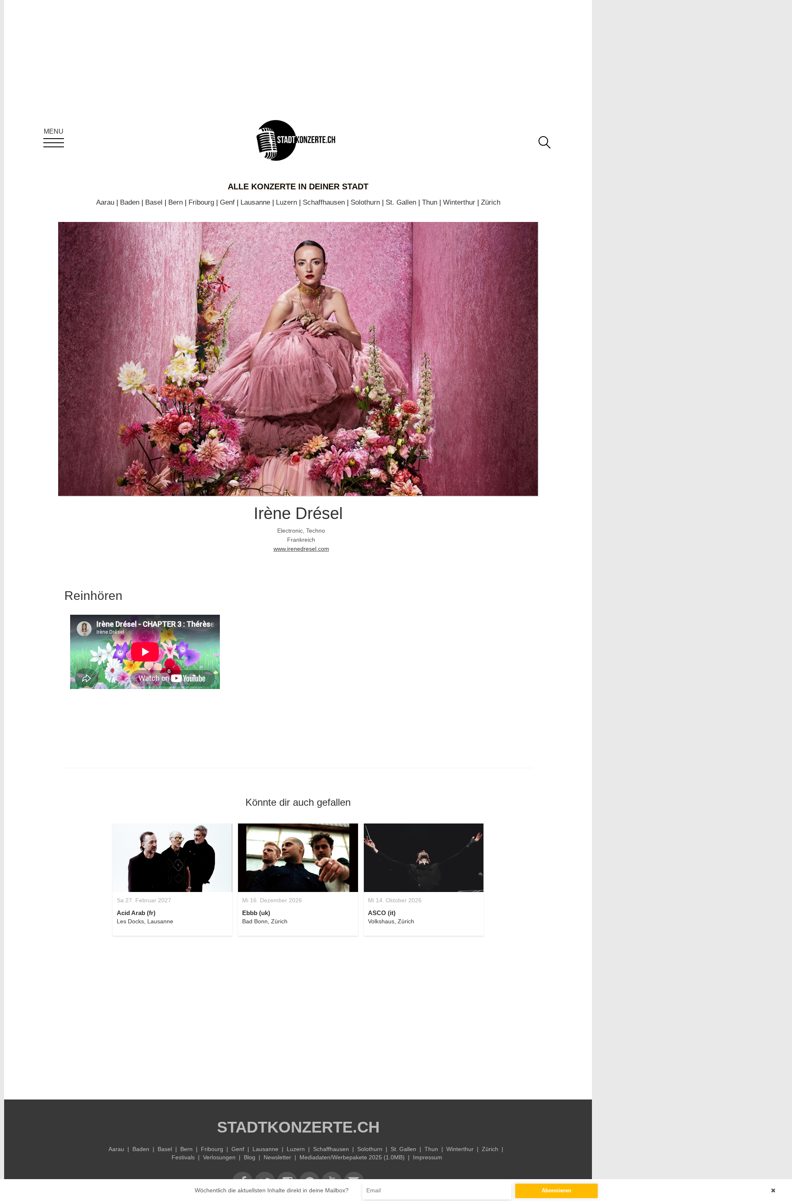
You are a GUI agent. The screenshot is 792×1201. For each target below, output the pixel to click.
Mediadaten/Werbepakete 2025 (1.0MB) (352, 1157)
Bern (175, 202)
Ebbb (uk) (256, 912)
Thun (429, 202)
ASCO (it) (382, 912)
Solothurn (365, 202)
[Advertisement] (298, 1013)
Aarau (105, 202)
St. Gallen (401, 202)
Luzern (286, 202)
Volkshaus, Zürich (391, 921)
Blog (249, 1157)
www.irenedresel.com (301, 548)
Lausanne (255, 202)
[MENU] (53, 142)
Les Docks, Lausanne (145, 921)
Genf (227, 202)
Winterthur (459, 202)
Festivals (183, 1157)
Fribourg (201, 202)
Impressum (427, 1157)
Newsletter (277, 1157)
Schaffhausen (324, 202)
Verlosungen (219, 1157)
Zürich (490, 202)
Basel (154, 202)
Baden (129, 202)
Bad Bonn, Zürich (265, 921)
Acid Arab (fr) (136, 912)
